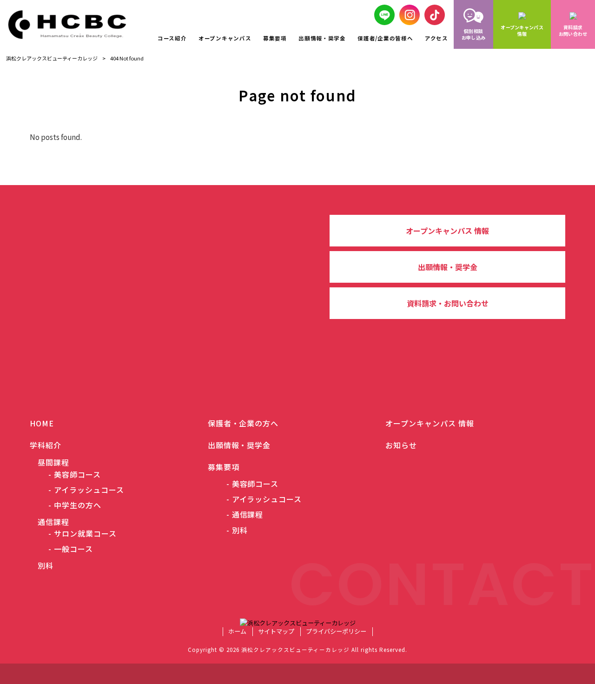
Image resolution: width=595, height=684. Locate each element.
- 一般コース (70, 549)
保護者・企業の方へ (243, 423)
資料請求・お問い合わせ (448, 303)
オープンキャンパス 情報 (447, 230)
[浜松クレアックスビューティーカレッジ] (71, 24)
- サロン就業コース (82, 533)
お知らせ (401, 445)
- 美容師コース (74, 474)
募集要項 (223, 466)
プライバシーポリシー (336, 631)
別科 (41, 565)
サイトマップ (276, 631)
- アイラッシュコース (86, 490)
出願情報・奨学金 (447, 266)
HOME (42, 423)
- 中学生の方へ (74, 505)
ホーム (237, 631)
